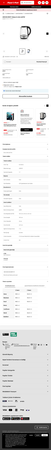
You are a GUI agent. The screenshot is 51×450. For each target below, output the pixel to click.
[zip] (28, 410)
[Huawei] (25, 418)
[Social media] (39, 345)
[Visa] (5, 410)
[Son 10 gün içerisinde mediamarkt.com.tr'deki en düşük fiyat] (16, 130)
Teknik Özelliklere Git (6, 77)
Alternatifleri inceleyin (25, 96)
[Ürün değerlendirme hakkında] (14, 272)
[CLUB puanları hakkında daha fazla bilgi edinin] (17, 57)
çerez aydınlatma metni (20, 445)
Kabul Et (27, 130)
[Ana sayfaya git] (13, 2)
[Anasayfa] (3, 13)
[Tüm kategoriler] (4, 3)
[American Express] (16, 410)
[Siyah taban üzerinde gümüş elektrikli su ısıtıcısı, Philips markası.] (43, 116)
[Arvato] (22, 401)
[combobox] (28, 3)
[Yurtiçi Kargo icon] (16, 401)
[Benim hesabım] (39, 2)
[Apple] (6, 418)
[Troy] (22, 410)
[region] (25, 303)
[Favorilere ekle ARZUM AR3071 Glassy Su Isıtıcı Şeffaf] (47, 14)
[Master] (10, 410)
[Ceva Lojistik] (5, 401)
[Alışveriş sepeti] (46, 2)
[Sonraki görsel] (47, 34)
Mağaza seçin (18, 86)
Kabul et (45, 435)
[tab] (10, 285)
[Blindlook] (6, 334)
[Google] (15, 418)
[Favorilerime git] (43, 2)
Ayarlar (38, 435)
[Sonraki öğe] (47, 106)
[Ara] (22, 2)
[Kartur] (10, 401)
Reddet (31, 435)
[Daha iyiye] (13, 334)
